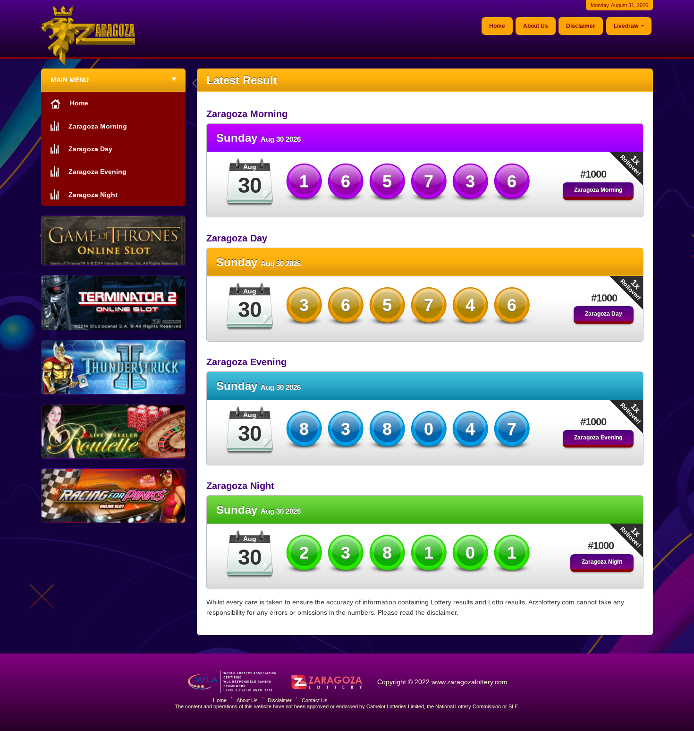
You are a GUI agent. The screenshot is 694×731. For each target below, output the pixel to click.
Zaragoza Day (603, 313)
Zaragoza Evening (598, 437)
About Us (535, 26)
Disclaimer (580, 26)
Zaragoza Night (602, 562)
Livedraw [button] (627, 26)
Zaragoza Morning (598, 190)
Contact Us (315, 700)
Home (497, 26)
